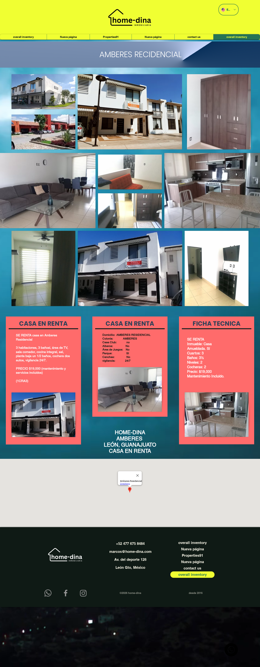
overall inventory (192, 543)
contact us (192, 568)
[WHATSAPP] (48, 593)
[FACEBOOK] (65, 593)
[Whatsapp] (231, 649)
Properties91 (192, 555)
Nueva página (192, 549)
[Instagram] (83, 593)
